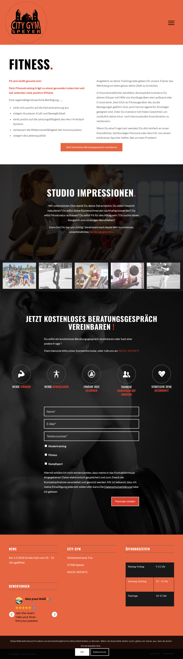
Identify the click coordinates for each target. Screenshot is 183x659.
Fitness (52, 455)
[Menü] (171, 22)
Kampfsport (55, 463)
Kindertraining (57, 446)
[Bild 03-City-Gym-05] (129, 277)
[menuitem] (171, 22)
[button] (54, 614)
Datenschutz (99, 652)
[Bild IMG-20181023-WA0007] (165, 277)
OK (82, 652)
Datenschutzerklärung (118, 486)
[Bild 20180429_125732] (21, 277)
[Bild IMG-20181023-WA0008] (57, 277)
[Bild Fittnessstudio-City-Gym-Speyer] (93, 277)
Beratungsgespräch (101, 231)
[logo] (26, 22)
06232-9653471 (129, 350)
